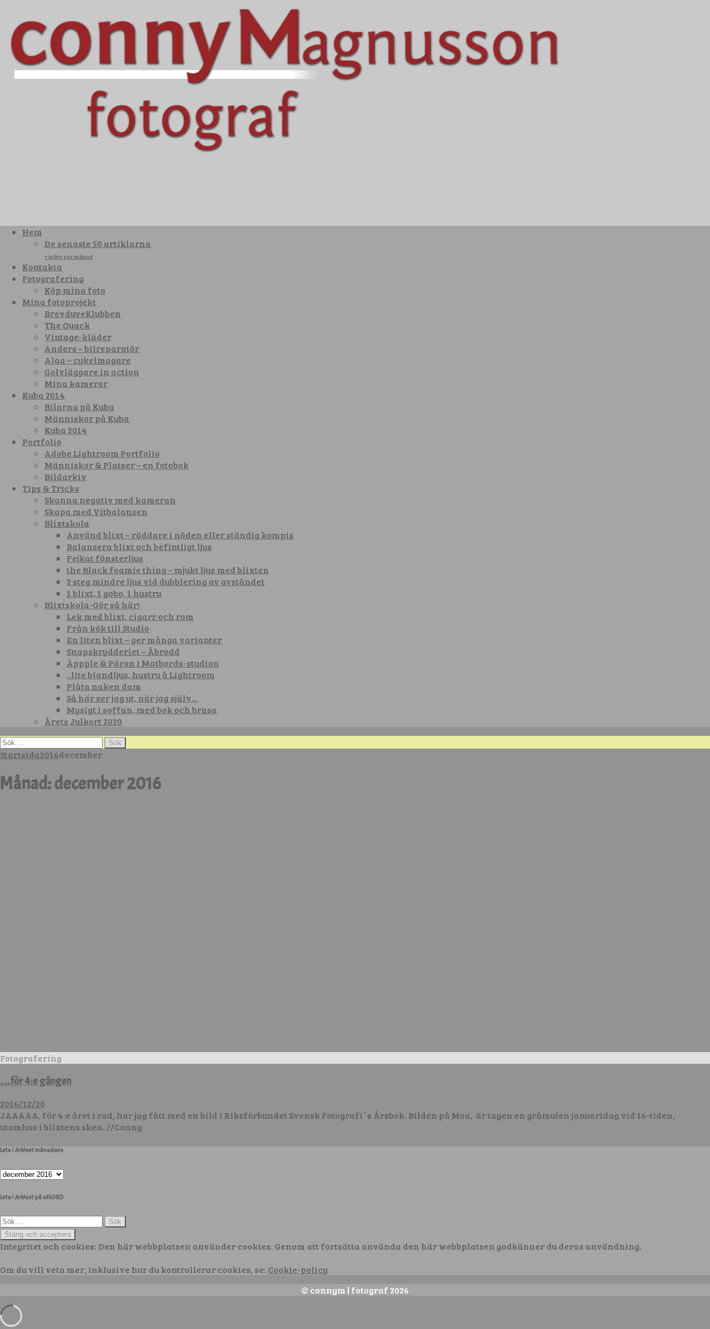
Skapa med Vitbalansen (96, 511)
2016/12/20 (22, 1103)
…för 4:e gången (36, 1081)
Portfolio (42, 441)
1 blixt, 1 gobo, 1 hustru (114, 593)
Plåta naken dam (104, 686)
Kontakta (42, 266)
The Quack (67, 325)
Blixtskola (66, 523)
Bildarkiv (65, 476)
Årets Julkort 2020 (83, 721)
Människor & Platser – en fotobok (116, 465)
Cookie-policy (298, 1269)
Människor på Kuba (86, 418)
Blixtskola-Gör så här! (92, 604)
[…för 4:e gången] (284, 1046)
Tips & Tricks (50, 488)
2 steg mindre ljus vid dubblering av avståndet (166, 581)
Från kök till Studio (108, 628)
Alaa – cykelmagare (87, 360)
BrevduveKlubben (82, 313)
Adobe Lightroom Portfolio (102, 453)
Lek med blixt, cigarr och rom (130, 616)
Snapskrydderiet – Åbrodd (123, 651)
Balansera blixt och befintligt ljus (139, 546)
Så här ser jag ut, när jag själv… (132, 698)
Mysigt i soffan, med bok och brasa (142, 709)
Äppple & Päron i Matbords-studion (143, 663)
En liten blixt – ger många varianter (144, 639)
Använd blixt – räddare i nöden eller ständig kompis (180, 534)
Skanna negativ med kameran (110, 500)
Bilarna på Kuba (79, 406)
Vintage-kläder (77, 336)
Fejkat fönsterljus (105, 558)
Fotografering (53, 278)
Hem (32, 231)
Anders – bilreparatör (91, 348)
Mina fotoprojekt (59, 301)
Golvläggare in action (91, 371)
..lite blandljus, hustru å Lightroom (141, 674)
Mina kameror (76, 383)
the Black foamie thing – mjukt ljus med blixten (168, 569)
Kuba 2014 (43, 395)
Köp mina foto (74, 290)
